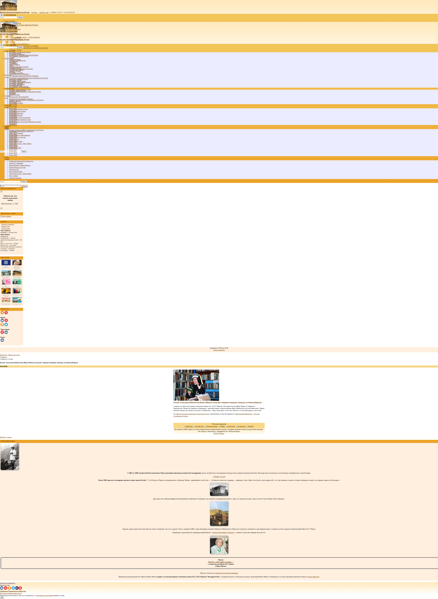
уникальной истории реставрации (226, 573)
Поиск (20, 17)
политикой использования (45, 595)
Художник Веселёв (15, 115)
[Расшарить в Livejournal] (230, 426)
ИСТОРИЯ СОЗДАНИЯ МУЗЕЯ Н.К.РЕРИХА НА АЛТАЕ (28, 48)
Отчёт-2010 (13, 106)
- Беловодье (13, 61)
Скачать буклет (5, 228)
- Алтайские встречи (16, 70)
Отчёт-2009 (13, 134)
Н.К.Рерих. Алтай (15, 50)
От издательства (15, 53)
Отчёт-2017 (13, 151)
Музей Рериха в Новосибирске (19, 135)
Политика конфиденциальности (11, 593)
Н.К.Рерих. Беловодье (17, 84)
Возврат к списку (6, 437)
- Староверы (13, 63)
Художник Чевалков (16, 113)
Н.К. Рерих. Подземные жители (20, 82)
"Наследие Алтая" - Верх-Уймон (20, 144)
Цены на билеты (219, 350)
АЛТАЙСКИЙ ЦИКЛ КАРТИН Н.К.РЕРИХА (23, 46)
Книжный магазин (15, 178)
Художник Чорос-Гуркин (17, 111)
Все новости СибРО (16, 103)
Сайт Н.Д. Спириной (16, 163)
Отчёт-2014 (13, 145)
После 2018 (13, 155)
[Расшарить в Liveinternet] (241, 426)
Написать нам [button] (5, 585)
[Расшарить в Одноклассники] (211, 426)
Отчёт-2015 (13, 147)
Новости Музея (14, 65)
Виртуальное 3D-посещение (19, 97)
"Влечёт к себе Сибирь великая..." (220, 562)
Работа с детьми (15, 101)
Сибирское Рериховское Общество (21, 131)
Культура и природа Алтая (18, 109)
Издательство (14, 169)
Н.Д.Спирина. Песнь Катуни (18, 86)
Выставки (12, 93)
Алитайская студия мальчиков (19, 117)
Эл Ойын (12, 124)
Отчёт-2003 (13, 142)
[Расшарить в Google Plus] (199, 426)
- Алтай (11, 57)
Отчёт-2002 (13, 140)
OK (2, 598)
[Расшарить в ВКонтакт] (188, 426)
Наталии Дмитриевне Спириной (223, 532)
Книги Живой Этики (15, 172)
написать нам (44, 12)
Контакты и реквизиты (7, 224)
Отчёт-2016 (13, 149)
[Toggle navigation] (1, 15)
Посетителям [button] (9, 88)
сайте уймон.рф (313, 577)
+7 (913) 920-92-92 (33, 37)
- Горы (11, 65)
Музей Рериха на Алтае (17, 137)
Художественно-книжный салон (20, 120)
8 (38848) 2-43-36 (20, 37)
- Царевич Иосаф (15, 68)
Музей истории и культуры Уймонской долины (25, 122)
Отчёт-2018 (13, 153)
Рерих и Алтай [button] (10, 21)
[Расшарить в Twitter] (221, 426)
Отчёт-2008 (13, 132)
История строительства (17, 91)
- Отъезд (12, 72)
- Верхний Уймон (15, 59)
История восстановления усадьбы (21, 99)
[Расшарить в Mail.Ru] (250, 426)
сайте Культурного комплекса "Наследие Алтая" (192, 414)
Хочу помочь (13, 176)
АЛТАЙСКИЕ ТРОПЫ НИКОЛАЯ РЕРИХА (23, 25)
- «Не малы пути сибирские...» (19, 44)
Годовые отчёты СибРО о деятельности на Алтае (26, 130)
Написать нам (5, 226)
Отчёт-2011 (13, 138)
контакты (34, 12)
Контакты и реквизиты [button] (7, 583)
